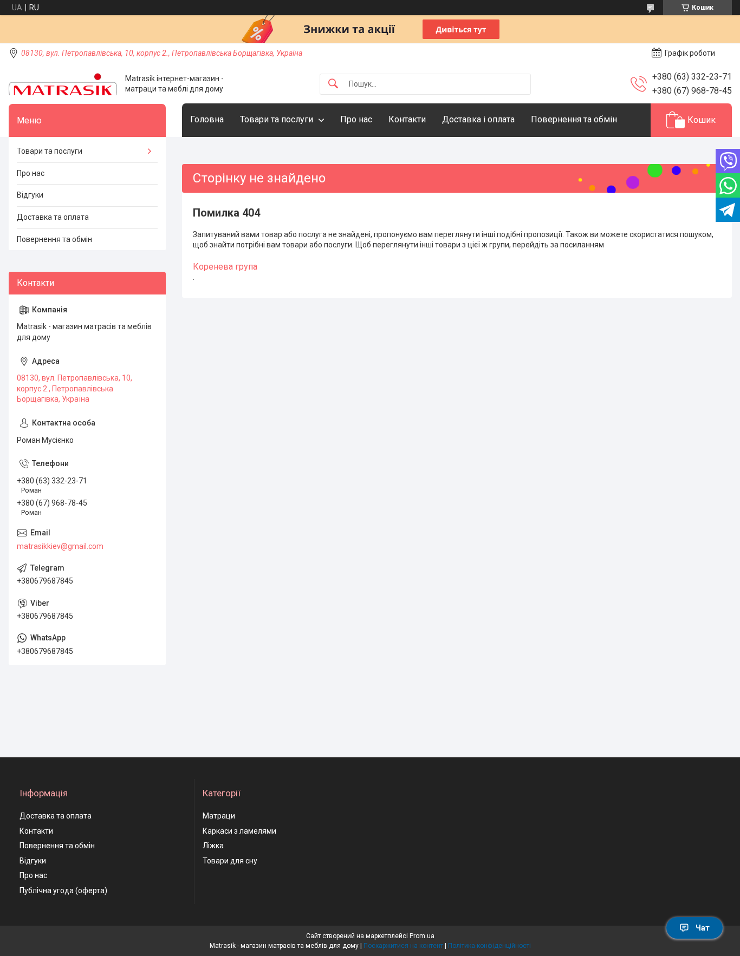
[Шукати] (333, 84)
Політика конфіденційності (489, 946)
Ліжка (213, 845)
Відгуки (30, 195)
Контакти (407, 119)
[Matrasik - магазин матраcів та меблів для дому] (63, 84)
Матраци (219, 815)
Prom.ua (422, 936)
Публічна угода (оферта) (63, 890)
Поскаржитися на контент (403, 946)
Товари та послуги (276, 119)
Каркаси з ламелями (239, 831)
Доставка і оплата (478, 119)
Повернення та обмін (574, 119)
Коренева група (225, 266)
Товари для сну (230, 860)
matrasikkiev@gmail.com (60, 546)
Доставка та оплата (53, 217)
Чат (703, 928)
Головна (207, 119)
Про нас (356, 119)
